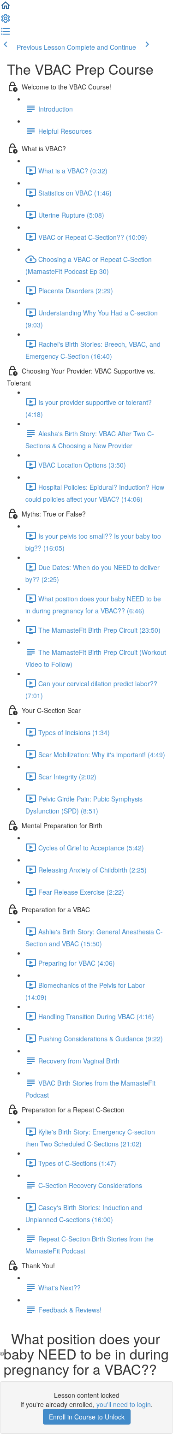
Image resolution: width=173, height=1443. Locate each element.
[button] (5, 8)
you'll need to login (123, 1404)
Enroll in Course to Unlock (87, 1416)
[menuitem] (5, 21)
